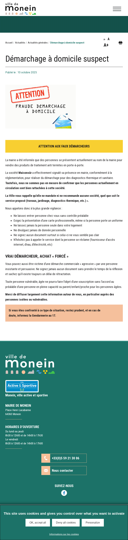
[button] (120, 42)
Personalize (93, 522)
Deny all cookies (66, 522)
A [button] (109, 39)
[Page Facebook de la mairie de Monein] (64, 493)
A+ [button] (106, 45)
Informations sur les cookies (64, 534)
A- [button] (105, 39)
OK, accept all (38, 522)
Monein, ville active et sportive (26, 395)
